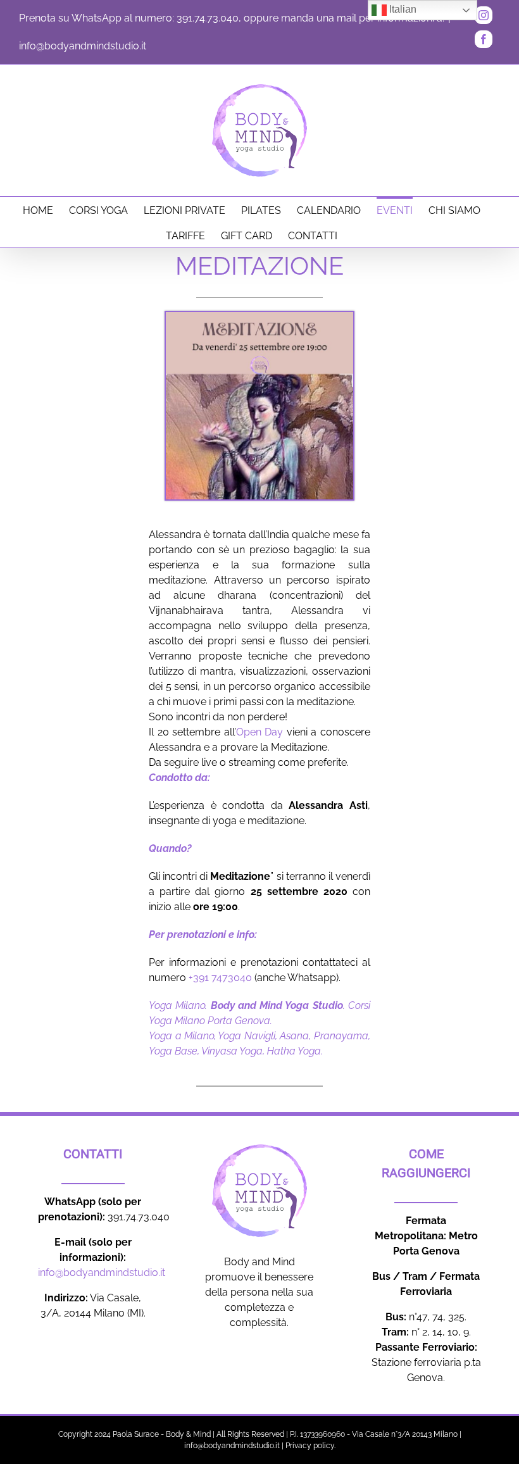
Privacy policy (309, 1445)
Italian (401, 9)
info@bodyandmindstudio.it (82, 46)
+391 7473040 (220, 978)
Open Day (260, 732)
